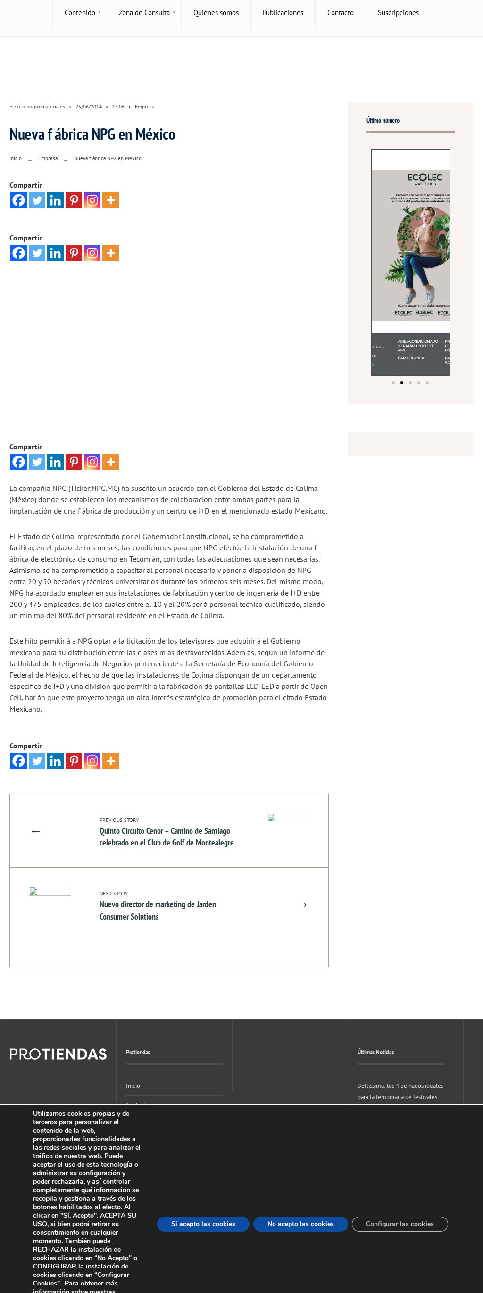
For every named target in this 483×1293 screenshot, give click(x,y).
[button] (393, 382)
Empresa (144, 106)
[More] (110, 200)
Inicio (15, 158)
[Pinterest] (74, 200)
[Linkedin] (55, 200)
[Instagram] (92, 200)
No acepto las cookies (300, 1223)
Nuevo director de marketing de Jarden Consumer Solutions (158, 905)
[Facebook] (18, 200)
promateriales (49, 106)
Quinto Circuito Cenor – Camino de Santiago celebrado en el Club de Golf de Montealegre (167, 832)
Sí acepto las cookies (203, 1223)
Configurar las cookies (400, 1223)
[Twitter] (37, 200)
